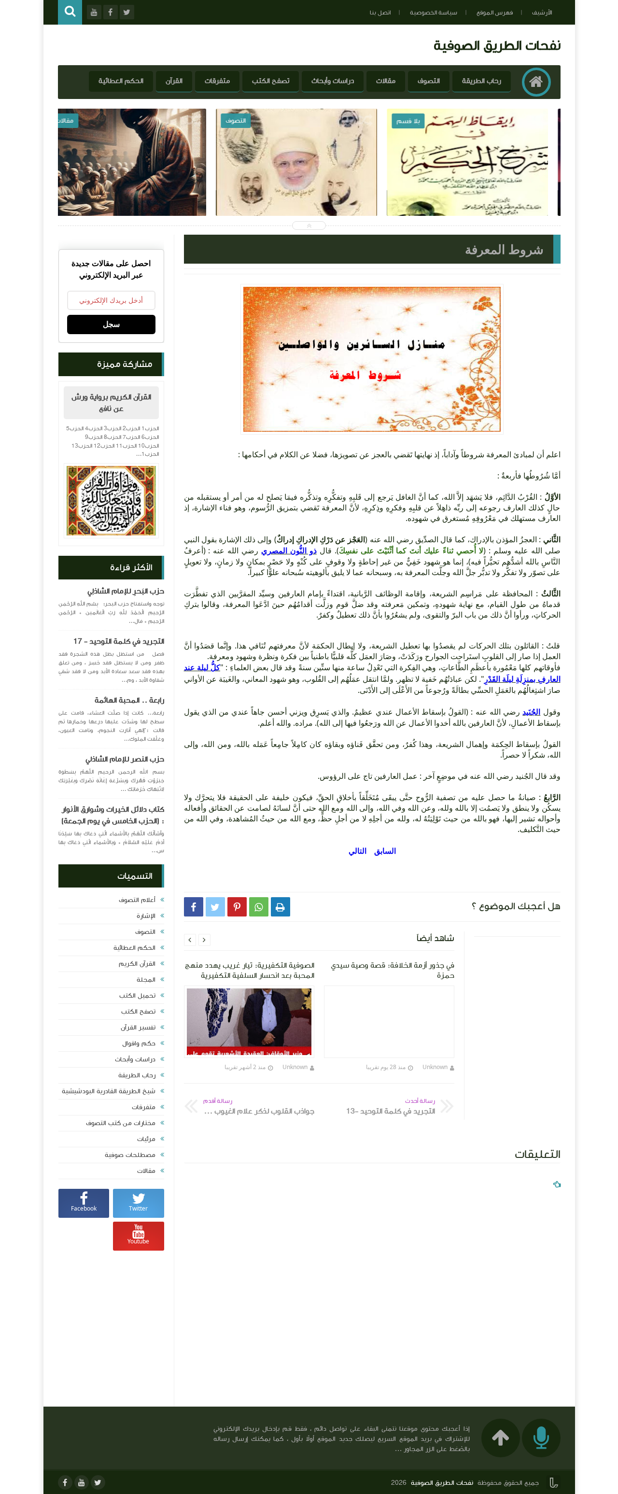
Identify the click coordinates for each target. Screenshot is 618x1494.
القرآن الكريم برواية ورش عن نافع (111, 403)
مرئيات (146, 1139)
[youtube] (81, 1482)
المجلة (146, 980)
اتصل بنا (380, 12)
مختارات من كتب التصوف (120, 1123)
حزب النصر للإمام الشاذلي (124, 759)
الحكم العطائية (120, 81)
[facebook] (65, 1482)
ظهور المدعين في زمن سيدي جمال (138, 183)
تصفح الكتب (270, 81)
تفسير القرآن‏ (138, 1027)
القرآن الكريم (137, 964)
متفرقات (217, 81)
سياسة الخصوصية (433, 12)
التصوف (429, 81)
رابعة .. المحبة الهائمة (129, 700)
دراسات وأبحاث (332, 81)
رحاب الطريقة (481, 81)
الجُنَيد (531, 711)
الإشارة (146, 916)
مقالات (385, 81)
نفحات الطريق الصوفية (497, 45)
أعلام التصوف (137, 900)
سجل (111, 324)
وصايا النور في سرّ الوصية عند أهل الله (309, 183)
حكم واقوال (138, 1043)
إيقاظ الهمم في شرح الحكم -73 (480, 183)
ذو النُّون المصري (289, 550)
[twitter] (98, 1482)
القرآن (174, 81)
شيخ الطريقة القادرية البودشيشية (108, 1091)
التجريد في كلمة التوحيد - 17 (118, 641)
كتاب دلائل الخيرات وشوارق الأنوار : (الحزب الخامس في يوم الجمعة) (112, 815)
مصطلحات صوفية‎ (130, 1155)
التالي (357, 851)
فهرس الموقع (495, 12)
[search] (70, 12)
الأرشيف (542, 12)
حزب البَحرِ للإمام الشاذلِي (125, 591)
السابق (385, 851)
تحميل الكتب (137, 996)
